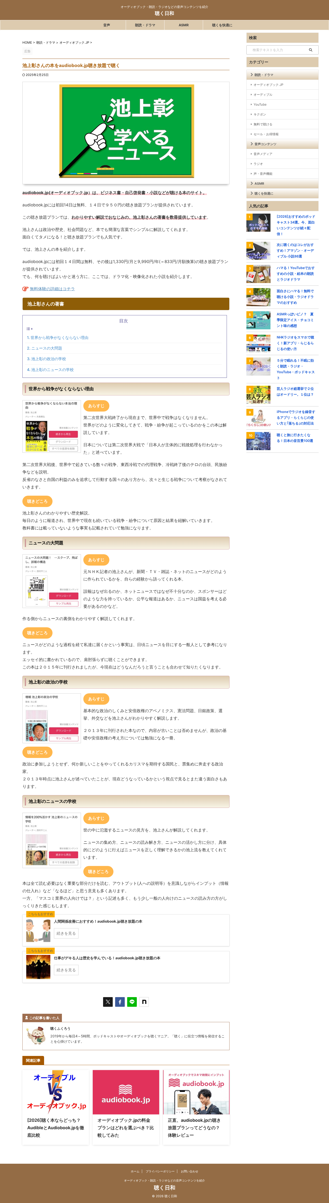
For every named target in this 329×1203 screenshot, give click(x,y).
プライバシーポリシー (160, 1171)
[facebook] (120, 1002)
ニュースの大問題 (46, 348)
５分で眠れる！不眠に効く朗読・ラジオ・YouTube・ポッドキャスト (296, 369)
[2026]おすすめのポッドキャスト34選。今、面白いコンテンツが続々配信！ (296, 225)
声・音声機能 (263, 174)
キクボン (260, 114)
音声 (106, 25)
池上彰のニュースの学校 (52, 369)
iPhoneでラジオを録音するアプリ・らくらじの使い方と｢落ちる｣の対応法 (296, 417)
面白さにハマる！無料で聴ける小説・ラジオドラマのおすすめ (295, 296)
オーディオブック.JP (268, 85)
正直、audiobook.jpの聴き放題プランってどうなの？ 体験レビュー (196, 1128)
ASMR (184, 25)
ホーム (135, 1171)
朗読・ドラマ (145, 25)
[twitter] (108, 1002)
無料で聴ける (263, 124)
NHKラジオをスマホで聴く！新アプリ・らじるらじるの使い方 (295, 343)
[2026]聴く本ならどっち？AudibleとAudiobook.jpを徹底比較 (55, 1128)
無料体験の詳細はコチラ (52, 288)
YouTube (260, 104)
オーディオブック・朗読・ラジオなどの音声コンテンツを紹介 (164, 1180)
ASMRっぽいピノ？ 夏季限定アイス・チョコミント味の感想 (295, 320)
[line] (132, 1002)
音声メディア (263, 154)
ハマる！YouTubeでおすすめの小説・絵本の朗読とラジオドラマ (296, 273)
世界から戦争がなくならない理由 (59, 337)
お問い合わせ (189, 1171)
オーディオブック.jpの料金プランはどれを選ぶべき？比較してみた (126, 1128)
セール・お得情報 (266, 134)
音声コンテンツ (265, 144)
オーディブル (263, 94)
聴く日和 (164, 13)
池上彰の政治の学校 (48, 358)
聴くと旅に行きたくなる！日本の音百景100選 (295, 438)
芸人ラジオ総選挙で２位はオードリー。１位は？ (295, 391)
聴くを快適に (222, 25)
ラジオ (258, 164)
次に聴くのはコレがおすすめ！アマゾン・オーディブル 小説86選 (295, 250)
